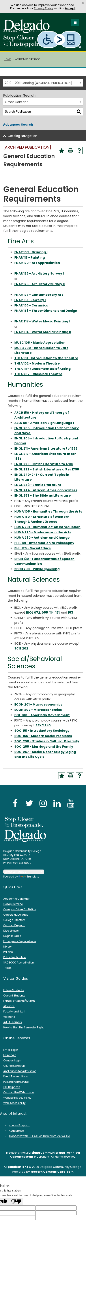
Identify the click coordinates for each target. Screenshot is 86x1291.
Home (7, 59)
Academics (16, 1131)
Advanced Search (18, 124)
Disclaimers (11, 930)
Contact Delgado (14, 925)
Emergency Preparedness (19, 941)
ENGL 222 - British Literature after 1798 (46, 469)
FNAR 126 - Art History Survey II (39, 284)
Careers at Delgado (15, 915)
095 (45, 612)
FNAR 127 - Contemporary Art (38, 295)
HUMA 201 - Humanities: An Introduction (47, 527)
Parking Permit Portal (16, 1082)
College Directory (14, 920)
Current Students (14, 995)
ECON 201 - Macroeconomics (38, 704)
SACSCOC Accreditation (18, 962)
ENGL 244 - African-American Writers (45, 490)
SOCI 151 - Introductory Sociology (41, 730)
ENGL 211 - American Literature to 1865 (45, 448)
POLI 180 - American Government (42, 715)
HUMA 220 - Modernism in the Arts (42, 532)
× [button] (82, 3)
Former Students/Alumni (19, 1001)
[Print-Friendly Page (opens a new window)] (70, 150)
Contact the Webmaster (18, 1092)
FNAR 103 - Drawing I (30, 252)
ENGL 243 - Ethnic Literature (37, 485)
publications (18, 1167)
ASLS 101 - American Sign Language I (44, 423)
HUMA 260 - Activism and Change (42, 537)
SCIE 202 (21, 648)
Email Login (10, 1050)
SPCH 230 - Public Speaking (37, 569)
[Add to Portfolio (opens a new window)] (61, 150)
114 (51, 612)
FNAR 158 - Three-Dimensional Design (45, 310)
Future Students (13, 990)
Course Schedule (14, 1066)
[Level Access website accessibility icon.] (60, 39)
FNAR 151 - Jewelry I (30, 300)
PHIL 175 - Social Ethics (32, 548)
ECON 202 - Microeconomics (38, 710)
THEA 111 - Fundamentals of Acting (42, 369)
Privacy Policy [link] (43, 8)
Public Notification (14, 957)
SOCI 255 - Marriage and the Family (43, 746)
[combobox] (43, 83)
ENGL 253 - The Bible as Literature (42, 495)
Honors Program (19, 1125)
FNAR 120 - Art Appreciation (37, 263)
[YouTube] (70, 803)
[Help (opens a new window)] (79, 150)
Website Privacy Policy (17, 1098)
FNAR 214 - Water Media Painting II (42, 332)
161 (57, 612)
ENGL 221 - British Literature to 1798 (43, 464)
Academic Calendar (16, 899)
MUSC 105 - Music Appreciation (39, 342)
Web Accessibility (14, 1103)
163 (70, 612)
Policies (8, 952)
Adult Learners (12, 1022)
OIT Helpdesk (11, 1087)
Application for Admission (19, 1071)
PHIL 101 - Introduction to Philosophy (44, 543)
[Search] (79, 111)
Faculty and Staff (14, 1011)
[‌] (27, 32)
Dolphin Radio (12, 936)
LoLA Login (9, 1055)
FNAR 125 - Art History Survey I (39, 273)
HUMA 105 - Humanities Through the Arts (48, 511)
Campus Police (13, 904)
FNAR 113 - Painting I (30, 257)
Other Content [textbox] (16, 102)
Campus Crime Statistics (19, 909)
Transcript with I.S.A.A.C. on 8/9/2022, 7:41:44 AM (39, 1136)
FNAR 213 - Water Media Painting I (42, 321)
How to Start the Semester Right (23, 1027)
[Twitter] (29, 803)
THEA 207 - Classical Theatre (38, 374)
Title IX (7, 968)
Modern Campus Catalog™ (51, 1172)
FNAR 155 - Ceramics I (31, 305)
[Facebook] (15, 803)
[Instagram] (43, 803)
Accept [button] (70, 8)
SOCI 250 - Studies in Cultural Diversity (46, 741)
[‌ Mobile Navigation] (75, 22)
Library (7, 946)
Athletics (9, 1006)
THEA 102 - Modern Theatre (37, 363)
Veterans (9, 1017)
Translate (33, 876)
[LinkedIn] (57, 803)
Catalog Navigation (22, 136)
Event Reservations (15, 1076)
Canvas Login (12, 1060)
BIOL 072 (33, 612)
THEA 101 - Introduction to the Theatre (46, 358)
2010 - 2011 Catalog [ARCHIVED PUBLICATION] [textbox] (38, 83)
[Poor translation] (16, 1201)
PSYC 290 (43, 725)
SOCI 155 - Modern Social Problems (43, 736)
